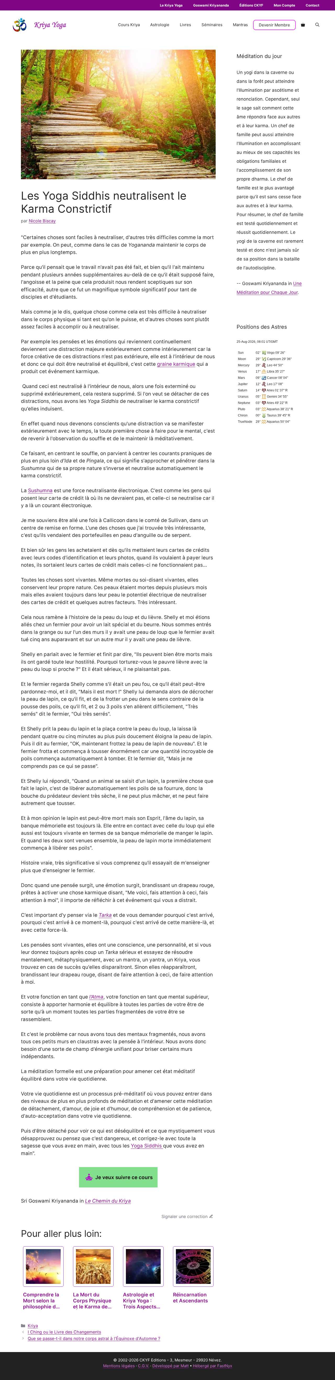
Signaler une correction (184, 1216)
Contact (312, 5)
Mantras (240, 24)
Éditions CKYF (251, 5)
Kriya (33, 1325)
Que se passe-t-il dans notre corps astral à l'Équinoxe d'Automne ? (94, 1338)
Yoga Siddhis (147, 1146)
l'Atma (96, 997)
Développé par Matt (170, 1365)
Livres (185, 24)
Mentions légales (119, 1365)
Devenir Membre (274, 24)
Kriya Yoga (50, 25)
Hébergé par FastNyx (212, 1365)
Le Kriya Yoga (171, 5)
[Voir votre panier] (303, 25)
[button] (317, 25)
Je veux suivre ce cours (123, 1177)
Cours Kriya (129, 24)
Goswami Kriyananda (211, 5)
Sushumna (40, 491)
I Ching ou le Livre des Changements (64, 1332)
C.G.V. (143, 1365)
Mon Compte (284, 5)
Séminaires (212, 24)
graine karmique (176, 364)
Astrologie (159, 24)
